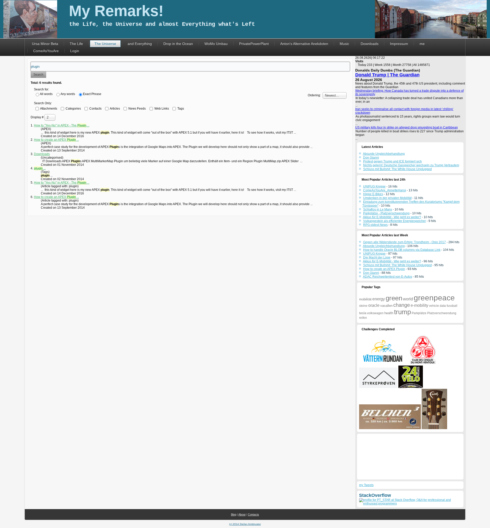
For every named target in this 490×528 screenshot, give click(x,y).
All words (46, 94)
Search (38, 74)
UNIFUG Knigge (374, 186)
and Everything (140, 44)
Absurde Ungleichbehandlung (384, 246)
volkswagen (375, 313)
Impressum (399, 44)
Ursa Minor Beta (45, 44)
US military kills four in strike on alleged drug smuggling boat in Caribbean (406, 127)
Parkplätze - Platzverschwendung (386, 213)
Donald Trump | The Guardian (387, 74)
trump (402, 312)
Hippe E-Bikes (373, 194)
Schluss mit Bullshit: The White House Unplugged (397, 265)
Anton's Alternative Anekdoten (304, 44)
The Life (76, 44)
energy (378, 299)
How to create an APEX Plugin (384, 269)
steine (363, 306)
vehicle (434, 306)
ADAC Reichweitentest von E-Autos (387, 276)
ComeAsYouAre (46, 51)
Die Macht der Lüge (376, 257)
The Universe (105, 44)
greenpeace (434, 298)
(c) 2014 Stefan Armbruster (245, 524)
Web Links (161, 108)
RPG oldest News (375, 225)
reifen (363, 318)
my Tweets (366, 485)
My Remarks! (116, 10)
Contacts (95, 108)
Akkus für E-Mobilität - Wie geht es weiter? (392, 217)
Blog (233, 514)
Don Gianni (371, 273)
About (242, 514)
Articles (114, 108)
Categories (73, 108)
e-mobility (419, 305)
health (388, 313)
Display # (37, 117)
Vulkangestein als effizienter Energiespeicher (394, 221)
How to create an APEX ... (56, 140)
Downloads (369, 44)
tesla (362, 313)
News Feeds (137, 108)
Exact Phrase (92, 94)
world (408, 299)
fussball (452, 306)
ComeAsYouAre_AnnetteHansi (384, 190)
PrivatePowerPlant (254, 44)
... (40, 168)
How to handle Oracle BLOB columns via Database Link (401, 250)
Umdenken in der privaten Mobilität (387, 198)
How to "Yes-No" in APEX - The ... (61, 125)
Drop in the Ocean (178, 44)
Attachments (48, 108)
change (401, 305)
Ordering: (314, 95)
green (394, 298)
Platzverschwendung (441, 313)
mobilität (365, 299)
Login (74, 51)
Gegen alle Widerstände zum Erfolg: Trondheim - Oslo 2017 (404, 242)
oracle (373, 305)
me (422, 44)
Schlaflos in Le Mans (377, 209)
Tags (180, 108)
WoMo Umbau (216, 44)
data (443, 306)
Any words (67, 94)
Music (344, 44)
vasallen (386, 306)
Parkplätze (419, 313)
